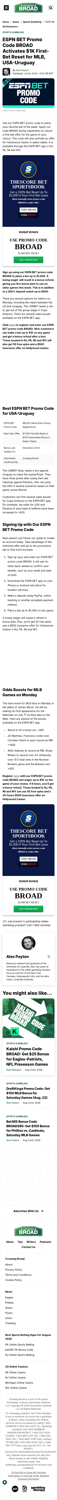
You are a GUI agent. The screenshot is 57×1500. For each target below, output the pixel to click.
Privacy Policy (13, 1269)
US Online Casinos (16, 1366)
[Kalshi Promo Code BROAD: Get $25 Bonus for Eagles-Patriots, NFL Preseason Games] (28, 1018)
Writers (31, 1241)
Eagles (9, 1297)
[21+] (15, 1489)
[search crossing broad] (50, 7)
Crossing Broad (15, 1258)
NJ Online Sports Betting (19, 1354)
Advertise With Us (26, 1211)
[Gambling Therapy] (38, 1489)
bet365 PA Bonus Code (19, 1349)
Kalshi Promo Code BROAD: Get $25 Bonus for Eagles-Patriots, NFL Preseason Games (27, 1057)
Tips (20, 1241)
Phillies (9, 1302)
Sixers (9, 1307)
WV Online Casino (16, 1387)
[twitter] (49, 957)
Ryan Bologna (13, 1069)
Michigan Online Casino (19, 1382)
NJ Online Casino (15, 1377)
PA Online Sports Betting (19, 1344)
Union (8, 1318)
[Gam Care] (24, 1489)
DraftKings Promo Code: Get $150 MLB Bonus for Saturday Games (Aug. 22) (28, 1093)
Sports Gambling (13, 32)
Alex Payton (22, 70)
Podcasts (45, 1241)
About (10, 1241)
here (12, 324)
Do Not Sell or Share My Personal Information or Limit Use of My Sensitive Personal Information (28, 1475)
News (8, 1291)
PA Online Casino (15, 1372)
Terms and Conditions (18, 1274)
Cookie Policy (13, 1280)
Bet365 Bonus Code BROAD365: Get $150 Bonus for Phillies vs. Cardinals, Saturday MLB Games (28, 1128)
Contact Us (28, 1247)
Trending (10, 1323)
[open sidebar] (6, 7)
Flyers (8, 1312)
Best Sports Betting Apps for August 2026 (28, 1336)
